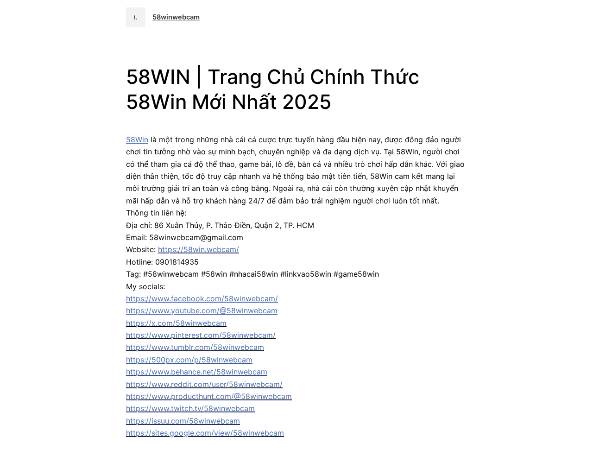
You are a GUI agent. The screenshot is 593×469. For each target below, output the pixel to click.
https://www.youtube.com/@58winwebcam (202, 310)
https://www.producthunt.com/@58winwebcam (209, 396)
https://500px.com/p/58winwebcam (189, 359)
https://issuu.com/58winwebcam (183, 420)
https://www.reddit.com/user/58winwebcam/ (204, 384)
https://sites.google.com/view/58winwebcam (205, 432)
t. (135, 17)
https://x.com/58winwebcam (176, 323)
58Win (137, 139)
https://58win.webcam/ (198, 249)
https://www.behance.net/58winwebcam (196, 371)
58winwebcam (176, 17)
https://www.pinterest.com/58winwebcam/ (201, 335)
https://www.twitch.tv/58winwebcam (190, 408)
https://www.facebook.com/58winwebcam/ (202, 298)
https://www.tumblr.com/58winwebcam (195, 347)
